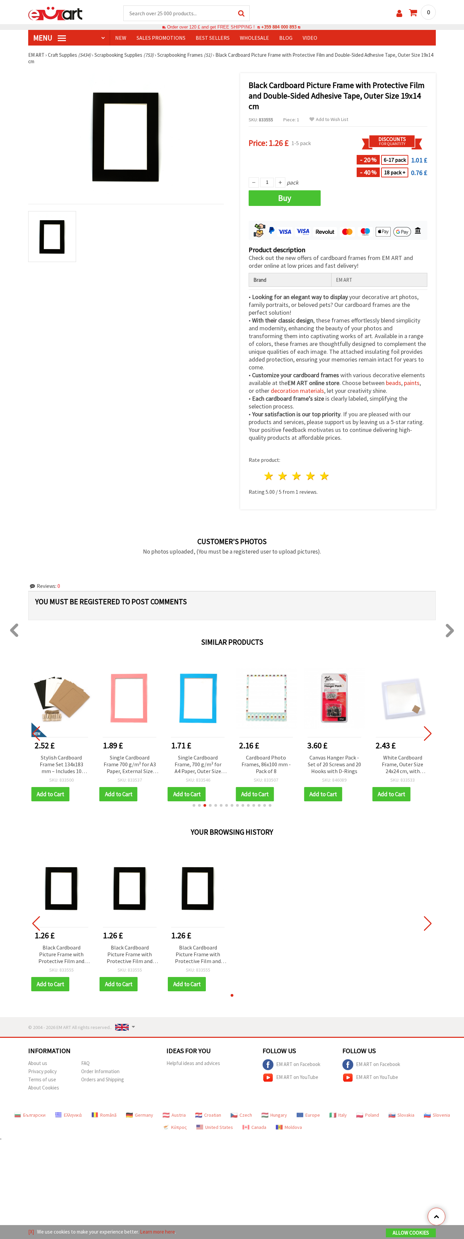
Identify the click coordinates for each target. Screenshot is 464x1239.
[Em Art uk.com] (55, 13)
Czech (245, 1115)
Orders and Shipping (102, 1079)
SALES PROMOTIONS (161, 37)
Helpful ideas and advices (193, 1063)
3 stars (297, 476)
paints (412, 383)
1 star (269, 476)
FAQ (85, 1063)
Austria (179, 1115)
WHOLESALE (254, 37)
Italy (342, 1115)
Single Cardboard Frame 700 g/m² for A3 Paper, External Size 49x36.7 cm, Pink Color (130, 764)
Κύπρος (179, 1127)
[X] (31, 1231)
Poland (372, 1115)
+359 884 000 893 (279, 27)
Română (108, 1115)
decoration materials (297, 391)
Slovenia (441, 1115)
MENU (43, 37)
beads (393, 383)
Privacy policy (42, 1071)
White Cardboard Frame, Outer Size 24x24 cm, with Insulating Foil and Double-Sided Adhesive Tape (402, 764)
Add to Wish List (332, 119)
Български (34, 1115)
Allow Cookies (411, 1232)
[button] (194, 805)
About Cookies (43, 1087)
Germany (144, 1115)
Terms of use (42, 1079)
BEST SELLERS (213, 37)
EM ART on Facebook (298, 1064)
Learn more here (157, 1231)
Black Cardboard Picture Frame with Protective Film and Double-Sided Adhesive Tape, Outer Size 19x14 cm (61, 954)
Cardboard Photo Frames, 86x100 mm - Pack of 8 (266, 764)
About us (37, 1063)
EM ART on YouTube (297, 1077)
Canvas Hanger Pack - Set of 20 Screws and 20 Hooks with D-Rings (334, 764)
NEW (120, 37)
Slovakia (405, 1115)
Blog (285, 37)
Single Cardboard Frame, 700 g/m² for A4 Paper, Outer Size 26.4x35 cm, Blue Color (198, 764)
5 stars (325, 476)
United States (219, 1127)
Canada (258, 1127)
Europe (312, 1115)
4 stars (311, 476)
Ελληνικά (73, 1115)
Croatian (212, 1115)
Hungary (278, 1115)
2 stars (283, 476)
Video (310, 37)
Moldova (293, 1127)
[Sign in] (399, 13)
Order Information (100, 1071)
